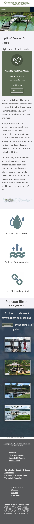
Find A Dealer (14, 461)
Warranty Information (13, 478)
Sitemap (14, 493)
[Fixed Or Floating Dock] (17, 267)
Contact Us (15, 495)
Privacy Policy (17, 487)
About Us (13, 453)
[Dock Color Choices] (17, 210)
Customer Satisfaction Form (15, 475)
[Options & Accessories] (17, 239)
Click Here (7, 325)
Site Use (14, 490)
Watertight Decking (17, 458)
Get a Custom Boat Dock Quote (17, 470)
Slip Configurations (16, 455)
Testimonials (9, 473)
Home (3, 9)
